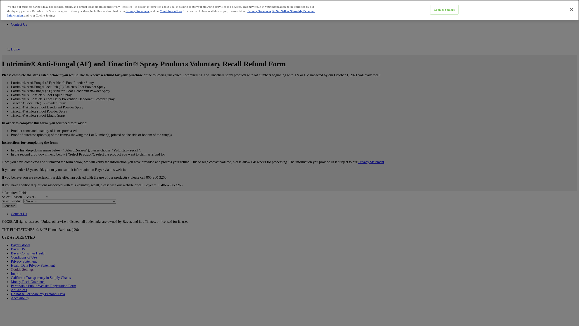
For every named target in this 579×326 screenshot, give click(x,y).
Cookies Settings (444, 9)
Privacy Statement (137, 11)
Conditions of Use (171, 11)
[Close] (572, 9)
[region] (289, 10)
